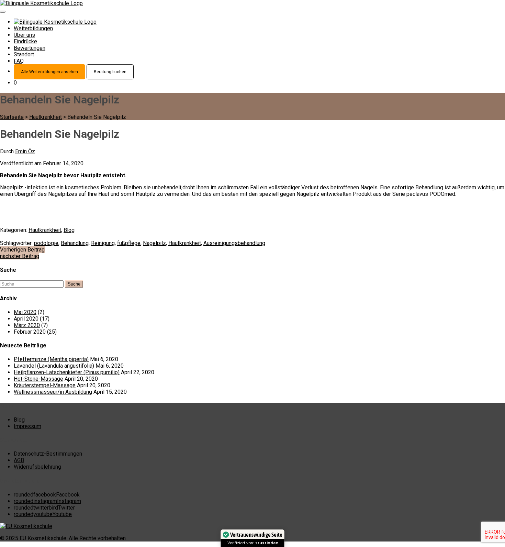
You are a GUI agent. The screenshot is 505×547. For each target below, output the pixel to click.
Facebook (47, 494)
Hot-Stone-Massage (38, 379)
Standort (24, 54)
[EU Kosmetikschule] (26, 526)
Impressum (27, 426)
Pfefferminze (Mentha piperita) (51, 359)
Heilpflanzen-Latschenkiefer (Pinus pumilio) (67, 372)
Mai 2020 (25, 312)
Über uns (24, 35)
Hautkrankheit (45, 117)
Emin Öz (25, 151)
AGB (19, 460)
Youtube (43, 514)
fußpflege (129, 243)
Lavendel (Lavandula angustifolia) (54, 365)
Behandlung (75, 243)
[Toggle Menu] (2, 12)
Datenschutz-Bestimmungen (48, 453)
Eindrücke (25, 41)
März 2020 (27, 325)
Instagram (47, 501)
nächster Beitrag (19, 256)
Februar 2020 (30, 331)
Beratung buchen (110, 71)
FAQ (19, 61)
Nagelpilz (154, 243)
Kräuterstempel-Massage (45, 385)
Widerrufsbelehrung (37, 467)
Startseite (12, 117)
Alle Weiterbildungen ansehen (49, 71)
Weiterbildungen (33, 28)
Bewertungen (29, 48)
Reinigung (103, 243)
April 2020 (26, 318)
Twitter (44, 507)
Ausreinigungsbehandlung (234, 243)
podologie (46, 243)
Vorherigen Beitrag (22, 249)
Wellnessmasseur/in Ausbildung (53, 392)
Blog (69, 230)
